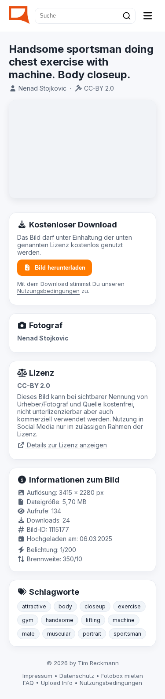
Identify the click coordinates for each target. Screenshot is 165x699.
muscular (58, 633)
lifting (93, 620)
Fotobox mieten (122, 675)
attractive (34, 606)
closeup (95, 606)
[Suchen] (127, 16)
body (65, 606)
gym (27, 620)
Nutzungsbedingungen (48, 290)
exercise (129, 606)
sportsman (127, 633)
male (28, 633)
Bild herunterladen (60, 267)
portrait (92, 633)
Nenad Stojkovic (42, 88)
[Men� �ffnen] (148, 16)
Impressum (37, 675)
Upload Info (57, 682)
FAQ (28, 682)
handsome (59, 620)
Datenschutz (76, 675)
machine (124, 620)
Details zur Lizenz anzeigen (66, 445)
